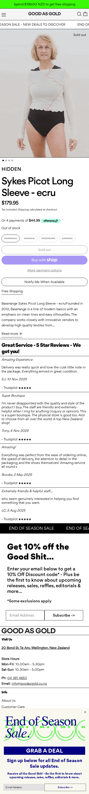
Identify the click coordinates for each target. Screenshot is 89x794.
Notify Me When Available (44, 282)
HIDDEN (11, 169)
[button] (79, 14)
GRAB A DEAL (44, 750)
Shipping (23, 209)
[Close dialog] (85, 712)
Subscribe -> (64, 615)
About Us (9, 700)
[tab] (3, 160)
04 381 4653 (17, 678)
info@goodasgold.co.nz (29, 683)
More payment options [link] (44, 270)
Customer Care (13, 707)
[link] (44, 728)
